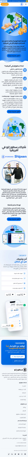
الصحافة (24, 393)
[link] (25, 454)
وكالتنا (24, 407)
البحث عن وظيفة (22, 389)
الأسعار (24, 411)
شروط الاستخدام (22, 424)
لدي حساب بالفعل (18, 361)
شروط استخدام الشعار (21, 431)
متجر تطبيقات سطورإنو (21, 414)
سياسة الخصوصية (22, 427)
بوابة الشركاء (23, 400)
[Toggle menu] (25, 4)
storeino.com (17, 450)
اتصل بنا (24, 386)
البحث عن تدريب (22, 396)
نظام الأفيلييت (23, 418)
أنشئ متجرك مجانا (14, 55)
